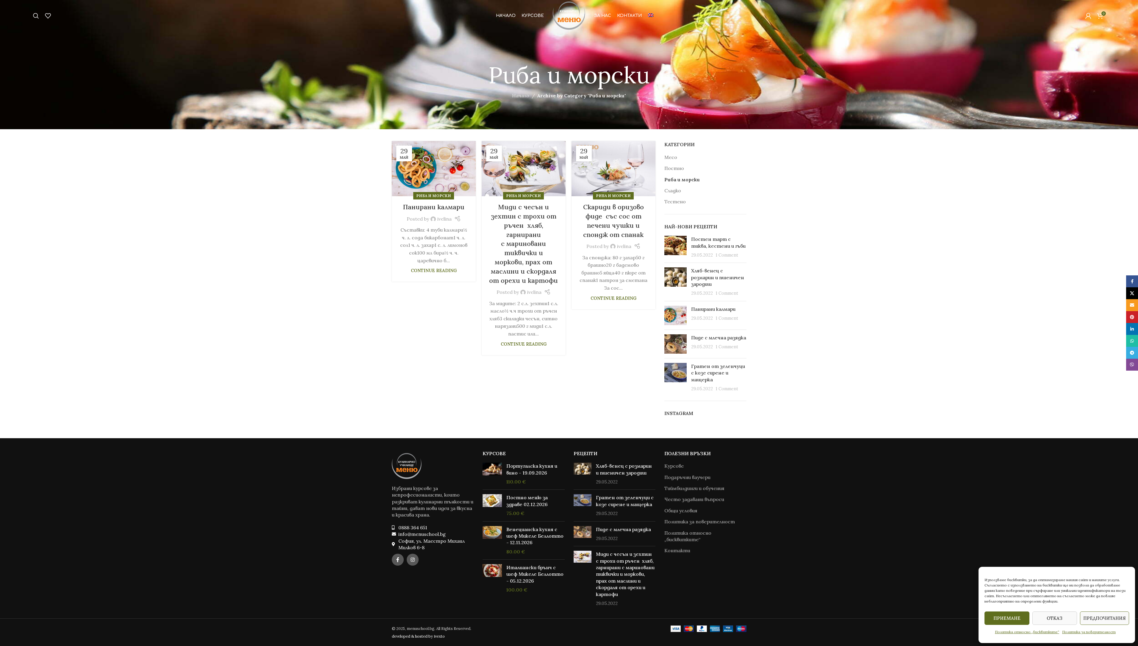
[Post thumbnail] (675, 247)
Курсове (674, 466)
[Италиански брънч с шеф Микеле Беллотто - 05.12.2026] (492, 578)
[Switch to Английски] (650, 16)
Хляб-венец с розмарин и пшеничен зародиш (717, 277)
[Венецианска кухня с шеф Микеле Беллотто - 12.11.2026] (492, 540)
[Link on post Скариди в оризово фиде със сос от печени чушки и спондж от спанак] (613, 168)
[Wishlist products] (48, 16)
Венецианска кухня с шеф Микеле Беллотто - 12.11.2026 (534, 536)
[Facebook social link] (398, 560)
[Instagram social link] (413, 560)
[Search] (36, 16)
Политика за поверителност (1089, 632)
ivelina (444, 219)
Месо (670, 157)
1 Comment (727, 255)
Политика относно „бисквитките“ (1027, 632)
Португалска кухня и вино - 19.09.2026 (531, 469)
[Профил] (1088, 16)
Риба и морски (433, 195)
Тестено (675, 202)
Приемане (1006, 618)
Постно (674, 168)
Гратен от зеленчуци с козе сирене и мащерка (718, 373)
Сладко (672, 191)
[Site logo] (569, 15)
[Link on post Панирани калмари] (434, 168)
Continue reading (434, 270)
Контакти (677, 550)
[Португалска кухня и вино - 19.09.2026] (492, 474)
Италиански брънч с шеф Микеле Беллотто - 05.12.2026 (534, 574)
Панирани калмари (433, 207)
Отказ (1054, 618)
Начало (520, 96)
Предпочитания (1104, 618)
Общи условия (680, 511)
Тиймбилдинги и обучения (694, 488)
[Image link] (407, 465)
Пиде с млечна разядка (718, 338)
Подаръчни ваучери (687, 477)
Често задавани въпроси (694, 499)
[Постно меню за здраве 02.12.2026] (492, 505)
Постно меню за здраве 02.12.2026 (527, 500)
